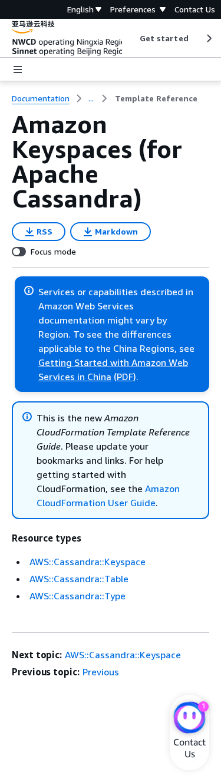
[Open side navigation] (17, 69)
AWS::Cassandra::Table (78, 579)
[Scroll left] (130, 38)
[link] (156, 98)
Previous (101, 672)
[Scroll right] (208, 38)
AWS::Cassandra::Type (77, 596)
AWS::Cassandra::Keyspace (87, 561)
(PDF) (125, 376)
